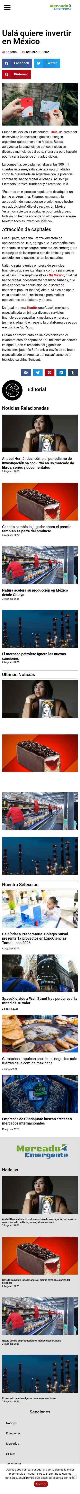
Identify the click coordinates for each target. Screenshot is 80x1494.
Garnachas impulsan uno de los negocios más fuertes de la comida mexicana (39, 1061)
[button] (7, 7)
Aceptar (41, 1484)
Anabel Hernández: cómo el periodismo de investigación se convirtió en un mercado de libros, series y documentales (38, 462)
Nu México (56, 275)
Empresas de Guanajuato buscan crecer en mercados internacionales (37, 1121)
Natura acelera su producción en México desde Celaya (31, 1340)
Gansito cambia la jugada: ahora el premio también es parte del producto (36, 529)
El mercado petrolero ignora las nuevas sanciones (29, 1398)
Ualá (54, 132)
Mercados (12, 1443)
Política (11, 1453)
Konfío (32, 308)
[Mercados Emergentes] (60, 7)
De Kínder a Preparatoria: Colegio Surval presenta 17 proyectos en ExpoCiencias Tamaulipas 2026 (35, 938)
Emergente (13, 1433)
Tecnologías (13, 1464)
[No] (73, 1477)
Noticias (11, 1423)
